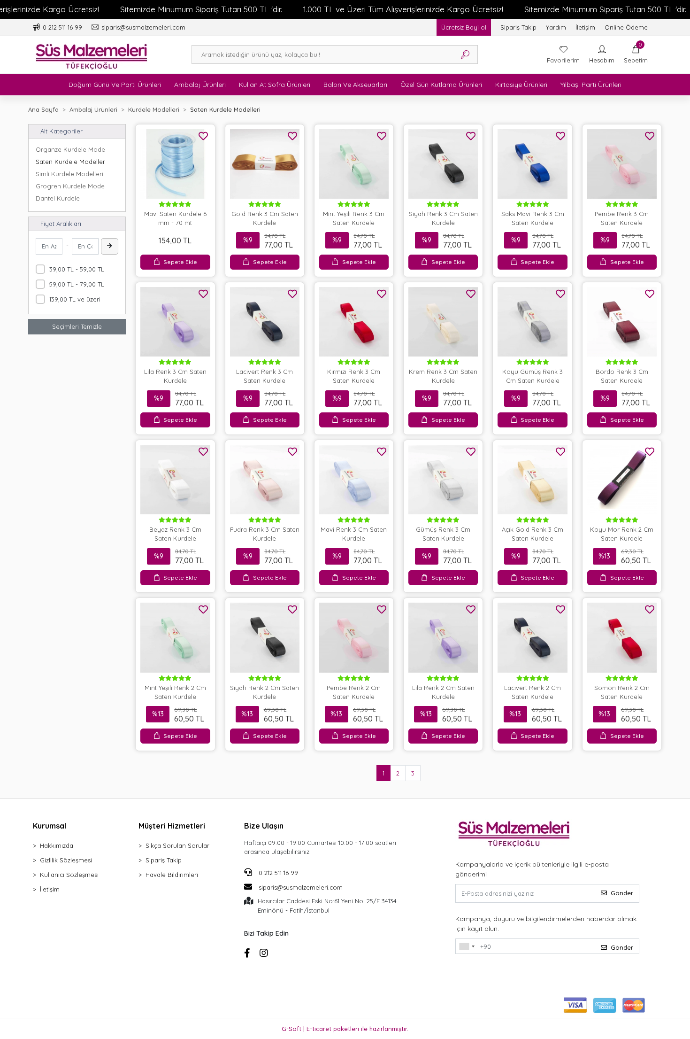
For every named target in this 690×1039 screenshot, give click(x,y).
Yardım (556, 27)
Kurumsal (49, 825)
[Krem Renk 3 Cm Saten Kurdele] (443, 322)
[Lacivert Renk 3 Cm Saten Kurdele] (264, 322)
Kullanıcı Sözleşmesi (69, 874)
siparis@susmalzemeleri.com (301, 887)
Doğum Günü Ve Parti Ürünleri (115, 84)
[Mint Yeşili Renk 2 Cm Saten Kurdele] (175, 637)
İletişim (585, 27)
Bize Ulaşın (264, 825)
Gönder (622, 893)
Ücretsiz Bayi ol (463, 27)
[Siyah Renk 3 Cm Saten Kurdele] (443, 164)
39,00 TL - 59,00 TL (76, 269)
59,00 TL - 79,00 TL (76, 284)
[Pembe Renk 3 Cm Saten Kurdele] (622, 164)
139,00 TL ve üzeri (74, 299)
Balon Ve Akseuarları (355, 84)
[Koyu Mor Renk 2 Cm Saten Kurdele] (622, 479)
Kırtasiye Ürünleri (521, 84)
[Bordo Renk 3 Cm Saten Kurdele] (622, 322)
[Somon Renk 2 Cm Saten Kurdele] (622, 637)
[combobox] (466, 946)
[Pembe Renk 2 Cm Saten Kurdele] (354, 637)
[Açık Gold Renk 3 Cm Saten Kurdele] (532, 479)
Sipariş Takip (518, 27)
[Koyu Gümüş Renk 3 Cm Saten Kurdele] (532, 322)
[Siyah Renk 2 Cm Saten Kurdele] (264, 637)
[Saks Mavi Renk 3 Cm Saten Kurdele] (532, 164)
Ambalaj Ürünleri (200, 84)
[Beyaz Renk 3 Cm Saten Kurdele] (175, 479)
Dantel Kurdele (58, 198)
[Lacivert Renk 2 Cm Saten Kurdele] (532, 637)
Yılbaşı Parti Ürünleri (590, 84)
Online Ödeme (626, 27)
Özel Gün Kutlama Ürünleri (441, 84)
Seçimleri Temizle (77, 326)
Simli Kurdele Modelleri (69, 174)
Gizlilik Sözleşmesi (66, 860)
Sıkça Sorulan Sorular (177, 845)
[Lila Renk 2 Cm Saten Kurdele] (443, 637)
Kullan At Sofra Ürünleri (274, 84)
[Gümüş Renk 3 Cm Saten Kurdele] (443, 479)
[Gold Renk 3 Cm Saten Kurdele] (264, 164)
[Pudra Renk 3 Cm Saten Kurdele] (264, 479)
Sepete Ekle (180, 261)
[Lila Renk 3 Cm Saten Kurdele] (175, 322)
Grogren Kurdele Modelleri (70, 186)
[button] (636, 54)
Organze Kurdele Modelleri (70, 149)
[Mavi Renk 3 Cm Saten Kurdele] (354, 479)
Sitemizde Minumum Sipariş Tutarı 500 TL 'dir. (201, 9)
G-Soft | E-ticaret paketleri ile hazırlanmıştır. (345, 1028)
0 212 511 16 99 (277, 872)
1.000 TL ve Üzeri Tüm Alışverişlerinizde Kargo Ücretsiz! (403, 9)
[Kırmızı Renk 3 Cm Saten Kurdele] (354, 322)
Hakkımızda (56, 845)
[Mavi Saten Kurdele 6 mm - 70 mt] (175, 164)
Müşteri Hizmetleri (171, 825)
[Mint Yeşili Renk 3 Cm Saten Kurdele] (354, 164)
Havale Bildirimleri (172, 874)
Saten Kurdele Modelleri (70, 161)
